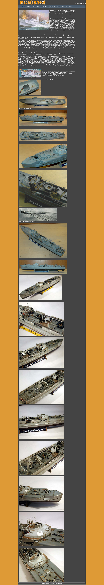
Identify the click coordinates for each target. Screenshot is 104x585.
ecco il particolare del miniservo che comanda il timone (53, 79)
